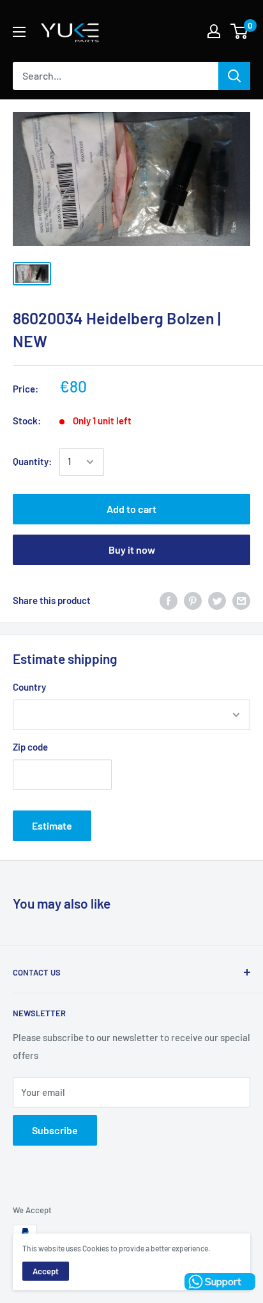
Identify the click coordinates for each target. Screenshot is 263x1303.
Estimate (52, 825)
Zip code (30, 746)
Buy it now (132, 550)
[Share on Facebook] (168, 600)
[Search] (234, 76)
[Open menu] (19, 32)
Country (29, 687)
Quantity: (32, 461)
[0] (240, 31)
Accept (46, 1271)
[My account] (213, 31)
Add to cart (131, 509)
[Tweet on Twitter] (217, 600)
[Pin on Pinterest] (193, 600)
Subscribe (55, 1130)
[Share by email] (241, 600)
